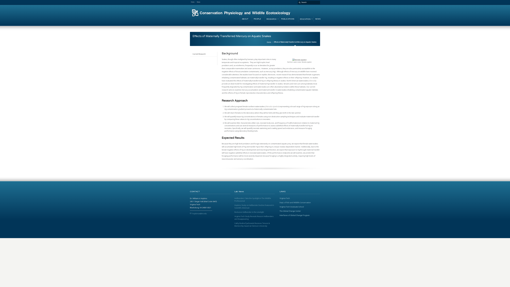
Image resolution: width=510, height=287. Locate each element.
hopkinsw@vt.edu (199, 213)
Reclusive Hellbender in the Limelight (249, 212)
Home (269, 42)
